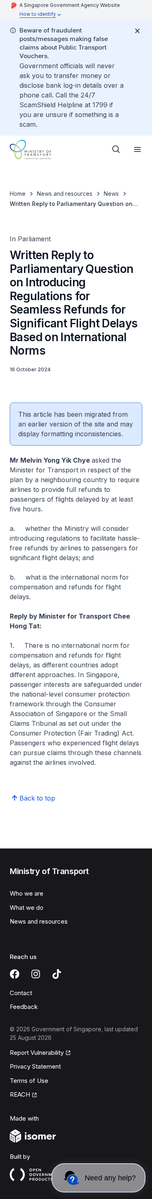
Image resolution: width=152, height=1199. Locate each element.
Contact (21, 993)
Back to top (37, 798)
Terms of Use (29, 1080)
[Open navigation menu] (137, 149)
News (111, 193)
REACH (20, 1094)
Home (18, 193)
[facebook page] (14, 974)
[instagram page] (36, 974)
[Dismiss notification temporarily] (137, 31)
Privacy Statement (35, 1066)
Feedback (24, 1007)
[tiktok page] (57, 974)
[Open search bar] (116, 149)
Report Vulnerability (37, 1052)
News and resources (64, 193)
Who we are (26, 893)
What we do (26, 907)
